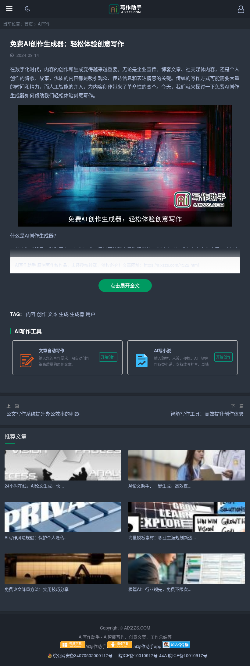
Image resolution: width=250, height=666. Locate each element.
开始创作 (108, 356)
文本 (53, 313)
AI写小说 (162, 350)
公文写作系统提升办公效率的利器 (43, 413)
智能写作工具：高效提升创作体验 (207, 413)
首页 (28, 24)
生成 (78, 69)
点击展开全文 (125, 285)
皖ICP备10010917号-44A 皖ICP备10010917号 (162, 655)
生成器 (17, 95)
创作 (64, 69)
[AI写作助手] (125, 13)
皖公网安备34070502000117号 (83, 655)
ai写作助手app (147, 646)
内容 (49, 69)
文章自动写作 (51, 350)
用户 (90, 313)
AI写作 (44, 24)
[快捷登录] (241, 9)
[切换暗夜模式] (27, 9)
